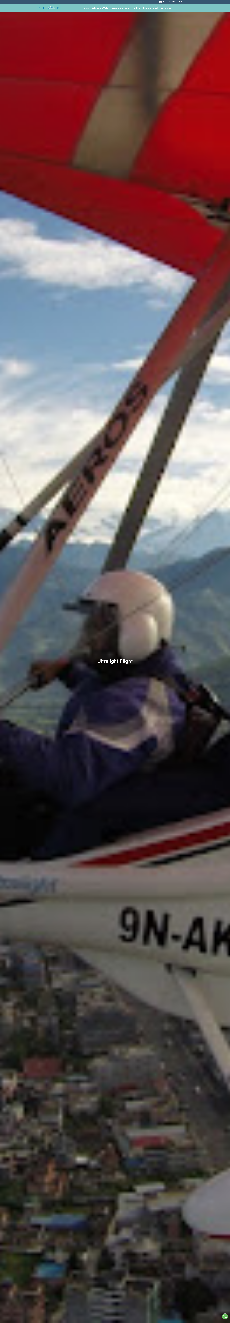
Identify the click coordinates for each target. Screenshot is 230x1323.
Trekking (136, 7)
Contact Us (166, 7)
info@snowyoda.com (185, 2)
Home (86, 7)
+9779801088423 (169, 2)
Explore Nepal (150, 7)
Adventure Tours (120, 7)
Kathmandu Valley (100, 7)
